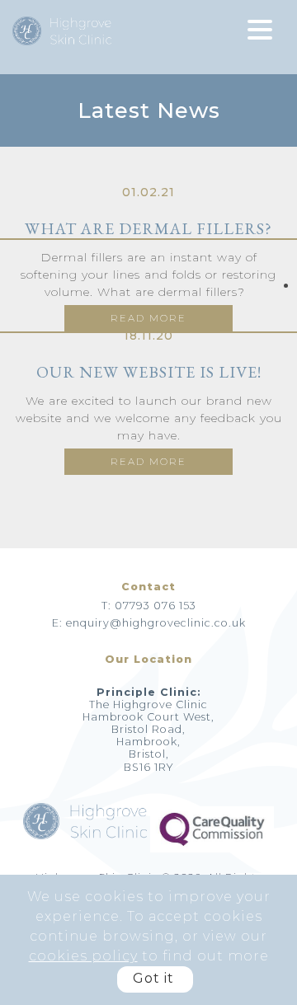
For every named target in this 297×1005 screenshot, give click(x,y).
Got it (153, 978)
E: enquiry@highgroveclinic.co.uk (149, 623)
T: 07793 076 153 (148, 605)
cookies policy (83, 956)
